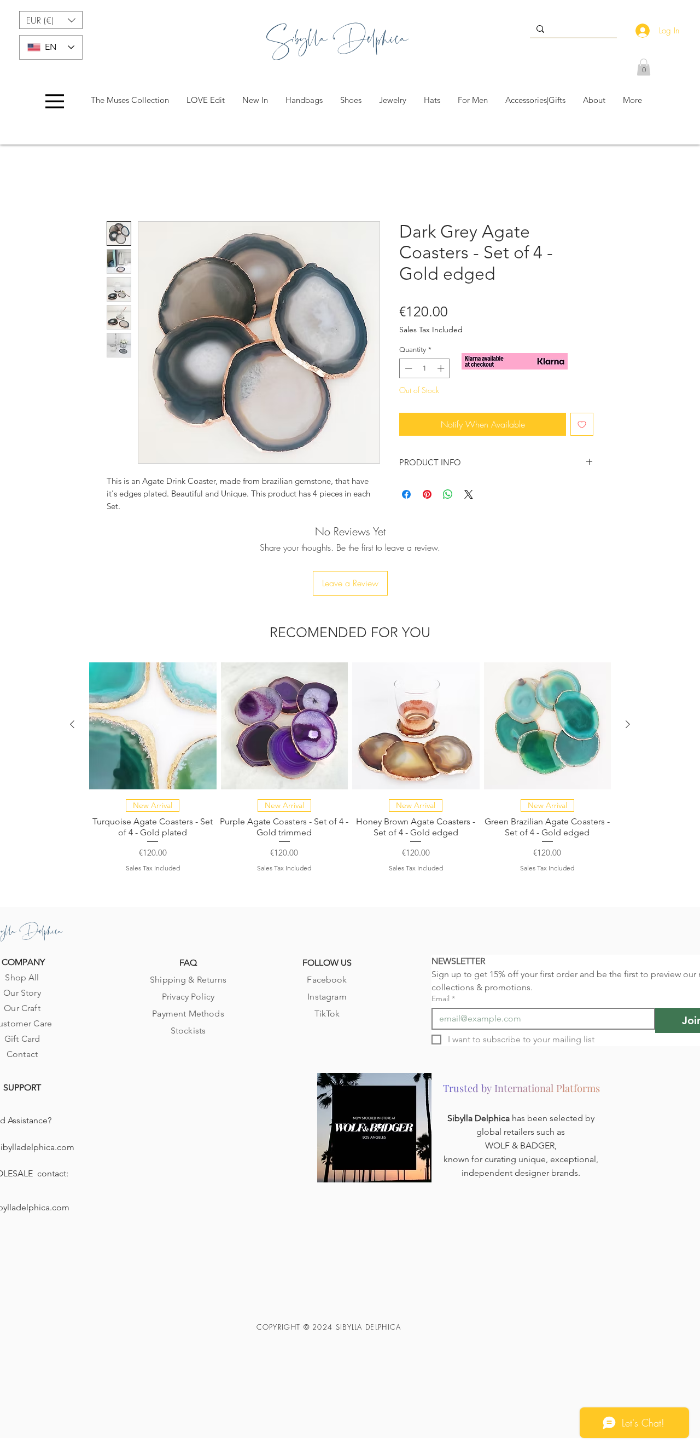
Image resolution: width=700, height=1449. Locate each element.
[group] (350, 708)
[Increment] (441, 370)
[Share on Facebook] (406, 496)
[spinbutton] (424, 370)
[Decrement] (407, 370)
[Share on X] (468, 496)
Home (118, 184)
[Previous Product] (72, 666)
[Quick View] (153, 667)
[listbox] (51, 20)
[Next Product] (627, 666)
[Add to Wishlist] (581, 426)
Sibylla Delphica (479, 1060)
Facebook (327, 921)
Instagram (326, 938)
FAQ (188, 904)
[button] (51, 20)
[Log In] (640, 30)
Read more (125, 521)
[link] (644, 67)
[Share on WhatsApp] (447, 496)
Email (443, 940)
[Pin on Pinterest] (427, 496)
